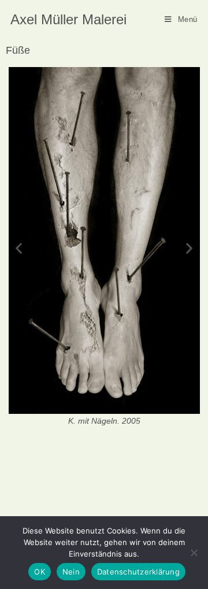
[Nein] (193, 552)
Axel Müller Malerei (68, 19)
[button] (19, 247)
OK (39, 571)
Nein (71, 571)
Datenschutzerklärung (138, 571)
